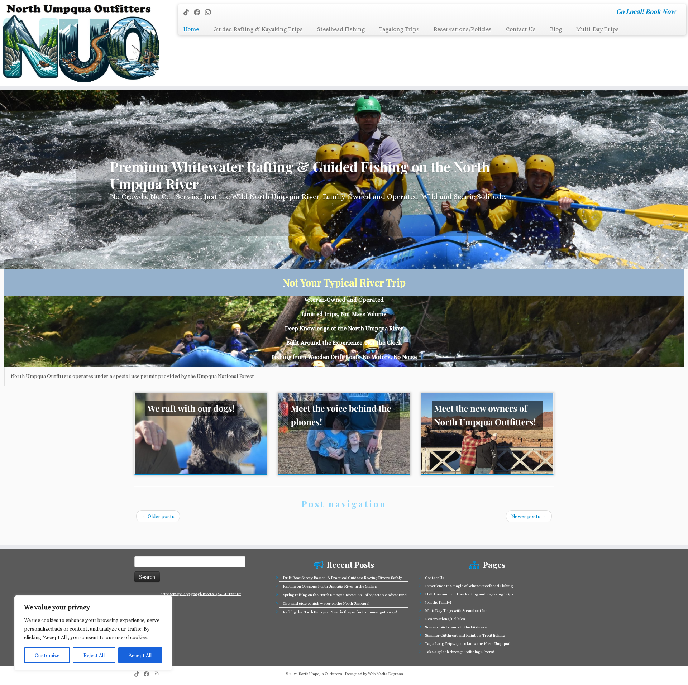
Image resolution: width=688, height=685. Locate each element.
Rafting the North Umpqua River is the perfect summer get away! (340, 612)
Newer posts (528, 516)
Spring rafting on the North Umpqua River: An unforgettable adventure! (345, 595)
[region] (93, 633)
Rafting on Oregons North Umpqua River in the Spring (330, 586)
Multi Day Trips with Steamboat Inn (456, 610)
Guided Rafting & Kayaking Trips (258, 29)
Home (191, 29)
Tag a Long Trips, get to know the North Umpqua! (467, 643)
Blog (556, 29)
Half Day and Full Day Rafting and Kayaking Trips (469, 594)
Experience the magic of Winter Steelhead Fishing (469, 586)
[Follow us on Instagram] (210, 12)
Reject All (94, 655)
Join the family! (438, 602)
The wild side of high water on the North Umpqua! (326, 603)
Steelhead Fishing (341, 29)
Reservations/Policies (463, 29)
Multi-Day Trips (597, 29)
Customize (47, 655)
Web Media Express (385, 673)
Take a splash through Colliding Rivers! (459, 652)
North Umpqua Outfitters (320, 673)
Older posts (158, 516)
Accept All (140, 655)
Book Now (660, 11)
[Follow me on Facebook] (199, 12)
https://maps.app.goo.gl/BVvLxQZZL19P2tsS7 (201, 593)
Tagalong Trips (399, 29)
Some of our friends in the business (456, 627)
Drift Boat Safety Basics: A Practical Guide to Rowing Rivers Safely (342, 577)
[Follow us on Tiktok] (188, 12)
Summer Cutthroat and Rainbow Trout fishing (465, 635)
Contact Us (521, 29)
